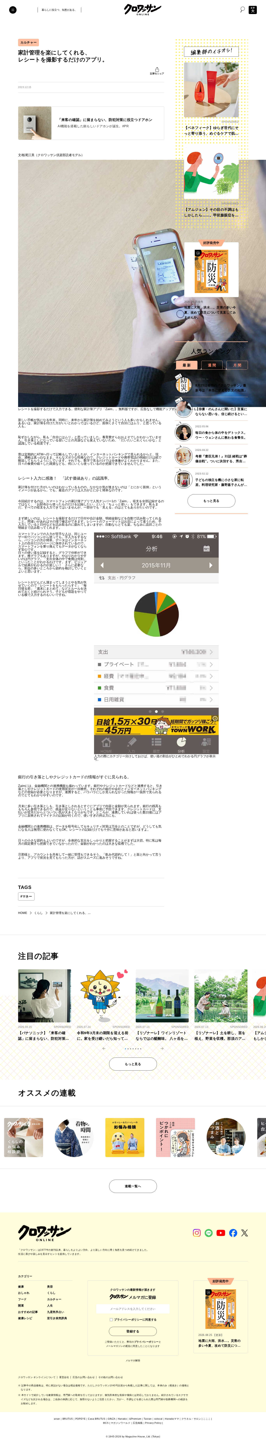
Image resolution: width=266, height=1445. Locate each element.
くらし (51, 1292)
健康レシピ (25, 1318)
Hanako (122, 1418)
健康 (21, 1286)
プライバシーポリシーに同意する (135, 1319)
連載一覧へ (133, 1186)
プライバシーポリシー (146, 1341)
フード (22, 1299)
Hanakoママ (172, 1418)
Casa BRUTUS (96, 1418)
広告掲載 (138, 1423)
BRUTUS (68, 1418)
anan (57, 1418)
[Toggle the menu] (13, 10)
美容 (50, 1286)
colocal (158, 1418)
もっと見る (211, 500)
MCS (106, 1423)
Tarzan (148, 1418)
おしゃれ (23, 1292)
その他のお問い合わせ (110, 1377)
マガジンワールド (120, 1423)
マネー (26, 896)
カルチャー (28, 42)
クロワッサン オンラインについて (37, 1377)
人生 (50, 1305)
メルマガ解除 (133, 1360)
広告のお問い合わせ (84, 1377)
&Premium (135, 1418)
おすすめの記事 (28, 1311)
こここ (207, 1418)
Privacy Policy (153, 1423)
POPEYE (80, 1418)
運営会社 (64, 1377)
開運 (21, 1305)
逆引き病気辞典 (57, 1318)
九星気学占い (55, 1311)
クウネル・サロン (191, 1418)
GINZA (111, 1418)
